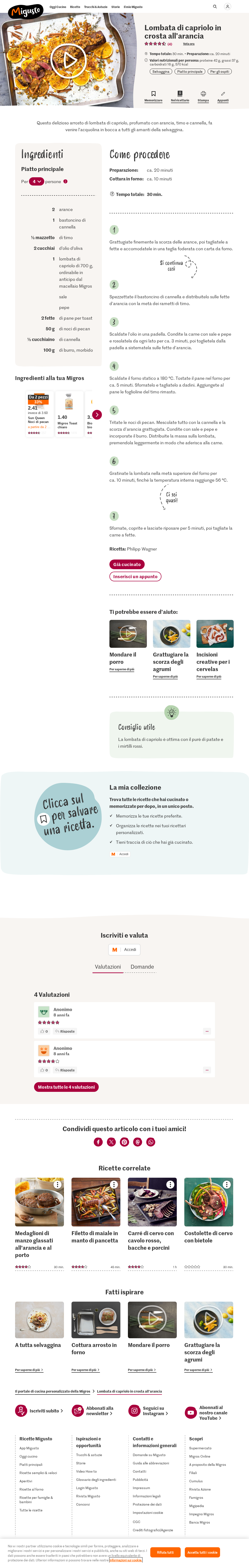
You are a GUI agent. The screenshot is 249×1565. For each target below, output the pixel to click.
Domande (142, 966)
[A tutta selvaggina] (39, 1337)
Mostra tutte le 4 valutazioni (66, 1087)
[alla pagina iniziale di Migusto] (26, 8)
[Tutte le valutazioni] (155, 44)
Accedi (123, 854)
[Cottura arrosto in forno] (95, 1337)
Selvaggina (160, 71)
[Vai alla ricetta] (39, 1224)
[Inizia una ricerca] (215, 6)
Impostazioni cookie (148, 1512)
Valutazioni (108, 966)
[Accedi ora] (227, 6)
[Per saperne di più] (128, 661)
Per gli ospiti (219, 71)
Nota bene (65, 182)
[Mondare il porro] (152, 1337)
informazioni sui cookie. (126, 1560)
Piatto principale (190, 71)
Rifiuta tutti (165, 1552)
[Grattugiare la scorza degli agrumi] (208, 1337)
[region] (124, 1552)
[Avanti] (97, 415)
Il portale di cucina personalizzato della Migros (52, 1391)
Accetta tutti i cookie (202, 1552)
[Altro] (207, 1031)
